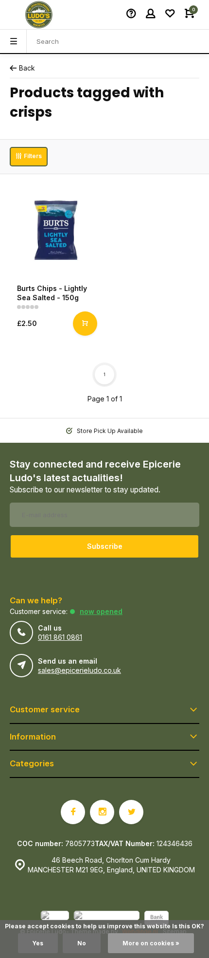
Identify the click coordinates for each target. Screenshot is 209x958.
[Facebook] (73, 812)
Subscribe (104, 546)
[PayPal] (55, 919)
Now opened (101, 611)
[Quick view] (85, 323)
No (81, 943)
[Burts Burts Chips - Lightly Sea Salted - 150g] (56, 230)
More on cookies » (150, 943)
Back (27, 68)
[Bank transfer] (156, 919)
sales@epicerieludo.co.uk (79, 670)
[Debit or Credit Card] (106, 919)
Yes (38, 943)
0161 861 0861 (60, 637)
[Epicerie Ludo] (39, 14)
